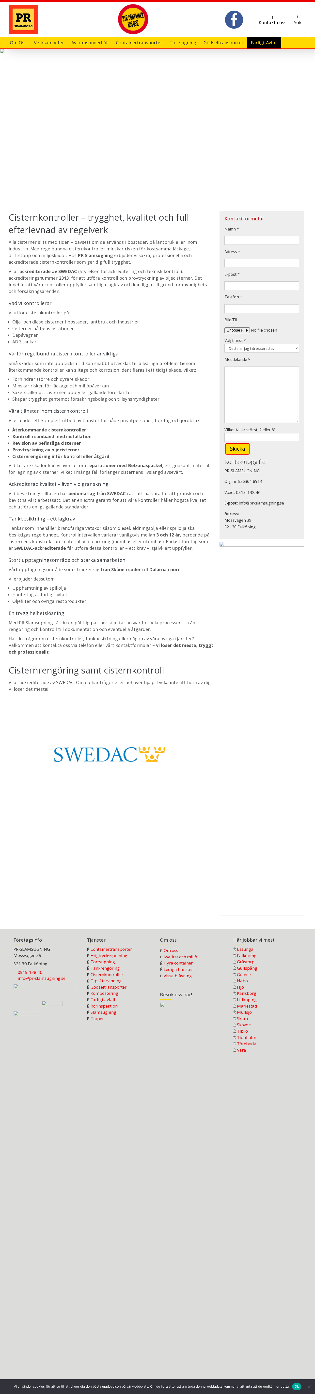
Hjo (240, 987)
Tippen (98, 1018)
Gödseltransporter (108, 987)
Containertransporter (111, 949)
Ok (297, 1386)
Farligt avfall (103, 999)
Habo (242, 980)
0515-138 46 (248, 492)
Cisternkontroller (107, 974)
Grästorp (245, 962)
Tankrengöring (105, 968)
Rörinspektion (104, 1006)
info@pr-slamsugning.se (41, 978)
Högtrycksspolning (109, 955)
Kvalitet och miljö (180, 957)
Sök (297, 22)
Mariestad (247, 1006)
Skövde (244, 1024)
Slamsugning (103, 1012)
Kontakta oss (272, 22)
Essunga (245, 949)
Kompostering (104, 993)
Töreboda (246, 1043)
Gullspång (247, 968)
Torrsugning (103, 962)
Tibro (242, 1031)
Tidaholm (246, 1037)
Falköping (246, 955)
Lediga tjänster (178, 969)
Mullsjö (244, 1012)
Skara (242, 1018)
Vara (241, 1050)
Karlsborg (246, 993)
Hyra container (178, 963)
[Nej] (308, 1386)
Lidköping (247, 999)
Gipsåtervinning (106, 980)
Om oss (171, 950)
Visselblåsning (178, 976)
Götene (244, 974)
